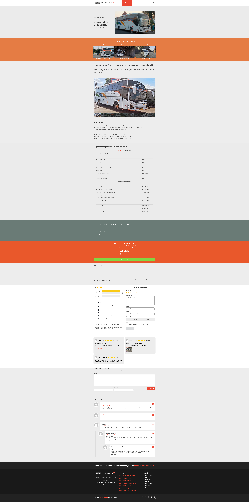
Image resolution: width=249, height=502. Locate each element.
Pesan (95, 373)
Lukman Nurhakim (106, 404)
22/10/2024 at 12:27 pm (106, 405)
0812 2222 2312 (103, 231)
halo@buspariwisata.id (124, 254)
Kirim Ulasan (130, 329)
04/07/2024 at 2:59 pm (106, 416)
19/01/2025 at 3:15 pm (115, 448)
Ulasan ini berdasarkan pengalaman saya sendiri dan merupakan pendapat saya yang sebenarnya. (141, 324)
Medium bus (128, 150)
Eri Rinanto (104, 415)
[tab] (119, 150)
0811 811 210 (124, 251)
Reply (153, 404)
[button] (95, 95)
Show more (99, 348)
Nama (95, 387)
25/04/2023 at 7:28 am (106, 425)
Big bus (119, 150)
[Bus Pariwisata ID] (104, 3)
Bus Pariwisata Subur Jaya (102, 273)
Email (116, 387)
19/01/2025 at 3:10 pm (110, 434)
